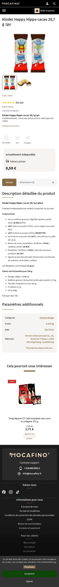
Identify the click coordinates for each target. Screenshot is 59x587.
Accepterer (29, 573)
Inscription (29, 547)
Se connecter (29, 551)
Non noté (19, 103)
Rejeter (29, 581)
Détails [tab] (9, 182)
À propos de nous (29, 506)
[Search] (54, 3)
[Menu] (4, 10)
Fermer (47, 148)
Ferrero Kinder (47, 317)
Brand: (7, 107)
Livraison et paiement (29, 528)
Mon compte (29, 542)
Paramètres (29, 567)
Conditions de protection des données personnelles (29, 515)
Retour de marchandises (29, 523)
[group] (29, 410)
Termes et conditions (29, 511)
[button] (29, 431)
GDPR (29, 519)
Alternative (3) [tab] (27, 182)
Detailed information (11, 126)
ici (55, 562)
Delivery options (17, 161)
